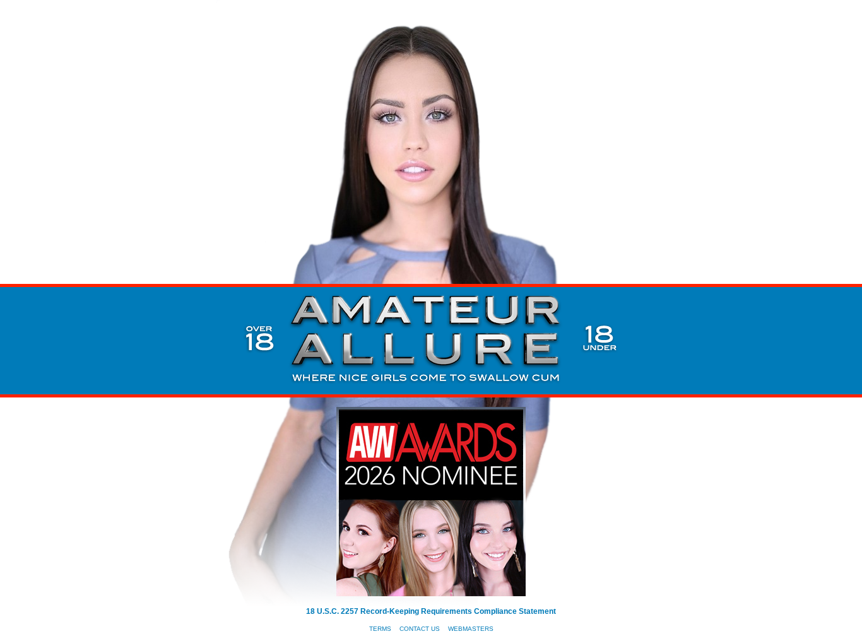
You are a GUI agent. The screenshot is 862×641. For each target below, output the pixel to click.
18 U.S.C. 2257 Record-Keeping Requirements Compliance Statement (431, 611)
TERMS (380, 628)
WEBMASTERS (470, 628)
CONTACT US (419, 628)
